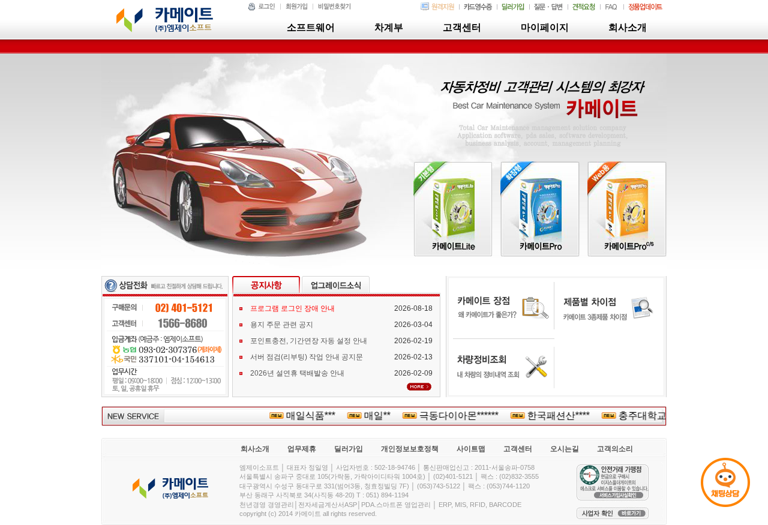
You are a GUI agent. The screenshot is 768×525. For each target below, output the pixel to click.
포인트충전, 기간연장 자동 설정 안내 (308, 341)
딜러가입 (348, 449)
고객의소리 (615, 449)
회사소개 (255, 449)
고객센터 (517, 449)
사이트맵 (471, 449)
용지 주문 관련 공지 (281, 324)
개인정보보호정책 (410, 449)
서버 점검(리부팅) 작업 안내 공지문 (306, 357)
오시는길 (564, 449)
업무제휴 (301, 449)
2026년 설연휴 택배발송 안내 (297, 373)
